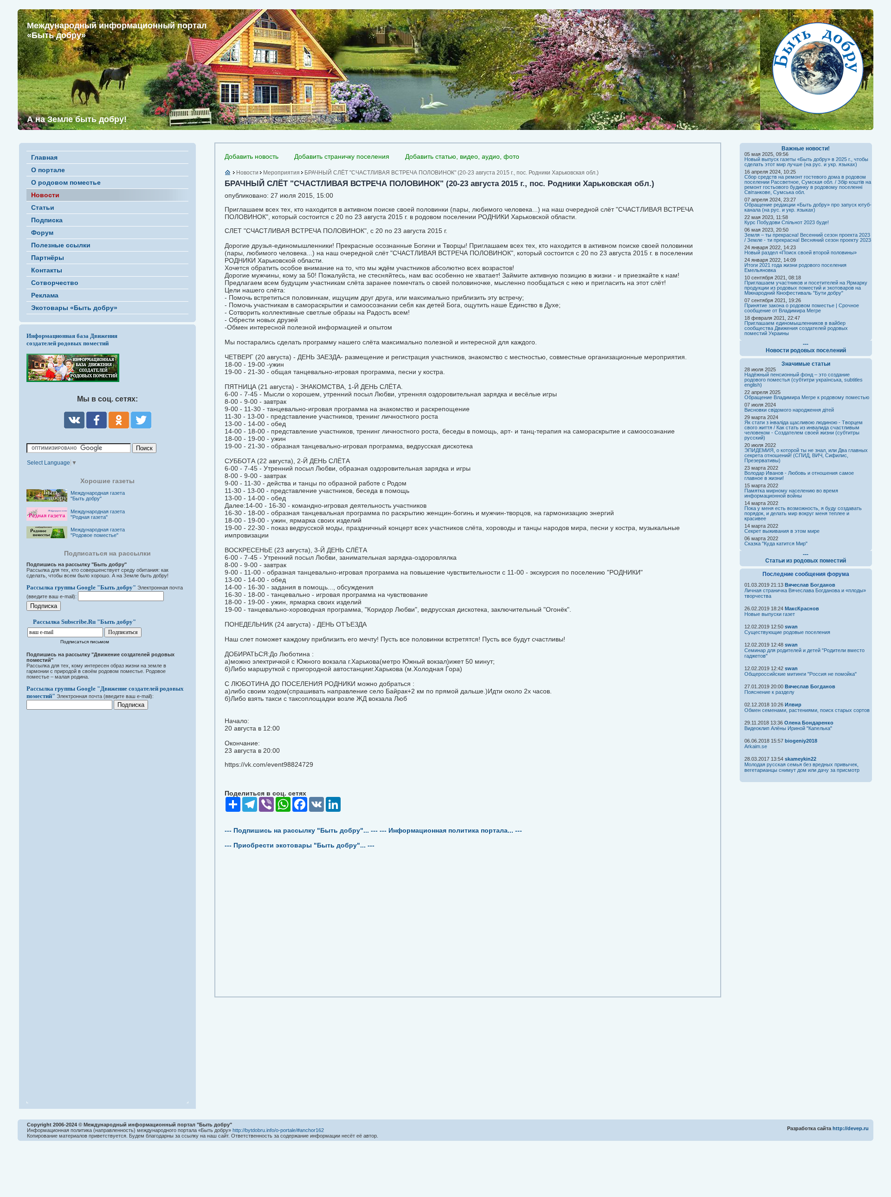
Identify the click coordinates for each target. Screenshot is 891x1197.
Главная (44, 157)
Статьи (42, 207)
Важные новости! (805, 148)
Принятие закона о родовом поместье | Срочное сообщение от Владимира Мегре (801, 308)
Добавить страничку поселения (341, 156)
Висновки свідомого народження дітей (789, 410)
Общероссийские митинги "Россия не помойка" (800, 674)
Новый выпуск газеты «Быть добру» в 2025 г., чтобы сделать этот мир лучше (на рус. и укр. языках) (806, 161)
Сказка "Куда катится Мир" (775, 543)
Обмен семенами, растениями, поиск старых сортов (807, 710)
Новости (45, 195)
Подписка (47, 220)
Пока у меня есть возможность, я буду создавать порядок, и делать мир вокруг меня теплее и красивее (803, 513)
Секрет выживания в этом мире (782, 531)
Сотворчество (54, 282)
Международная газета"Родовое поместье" (98, 532)
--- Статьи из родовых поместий (805, 557)
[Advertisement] (82, 900)
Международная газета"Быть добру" (98, 495)
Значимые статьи (805, 364)
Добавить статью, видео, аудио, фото (462, 156)
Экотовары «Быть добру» (74, 307)
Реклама (44, 295)
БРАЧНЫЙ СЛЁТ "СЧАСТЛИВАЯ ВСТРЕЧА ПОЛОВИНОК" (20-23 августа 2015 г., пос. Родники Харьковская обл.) (451, 172)
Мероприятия (281, 172)
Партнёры (47, 257)
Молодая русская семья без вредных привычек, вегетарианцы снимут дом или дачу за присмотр (801, 767)
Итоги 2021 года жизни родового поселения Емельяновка (795, 267)
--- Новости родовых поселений (806, 347)
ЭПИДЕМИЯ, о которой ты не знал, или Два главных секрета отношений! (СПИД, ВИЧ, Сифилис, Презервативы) (806, 455)
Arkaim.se (755, 746)
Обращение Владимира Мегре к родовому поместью (806, 397)
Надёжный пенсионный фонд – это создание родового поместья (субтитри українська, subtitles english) (803, 380)
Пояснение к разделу (769, 692)
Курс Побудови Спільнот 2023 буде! (786, 222)
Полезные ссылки (60, 245)
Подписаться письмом (84, 641)
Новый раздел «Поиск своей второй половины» (800, 252)
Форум (42, 232)
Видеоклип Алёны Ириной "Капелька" (788, 728)
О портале (48, 170)
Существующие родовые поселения (787, 632)
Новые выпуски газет (769, 614)
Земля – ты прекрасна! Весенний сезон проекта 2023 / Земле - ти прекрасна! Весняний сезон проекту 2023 (807, 237)
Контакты (46, 270)
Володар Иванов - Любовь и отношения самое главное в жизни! (799, 475)
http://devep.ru (851, 1128)
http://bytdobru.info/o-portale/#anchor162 (278, 1130)
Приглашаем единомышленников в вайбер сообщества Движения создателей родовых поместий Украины (796, 328)
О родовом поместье (66, 182)
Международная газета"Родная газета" (98, 514)
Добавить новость (251, 156)
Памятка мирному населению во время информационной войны (791, 493)
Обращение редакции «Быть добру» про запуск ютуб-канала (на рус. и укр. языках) (808, 207)
